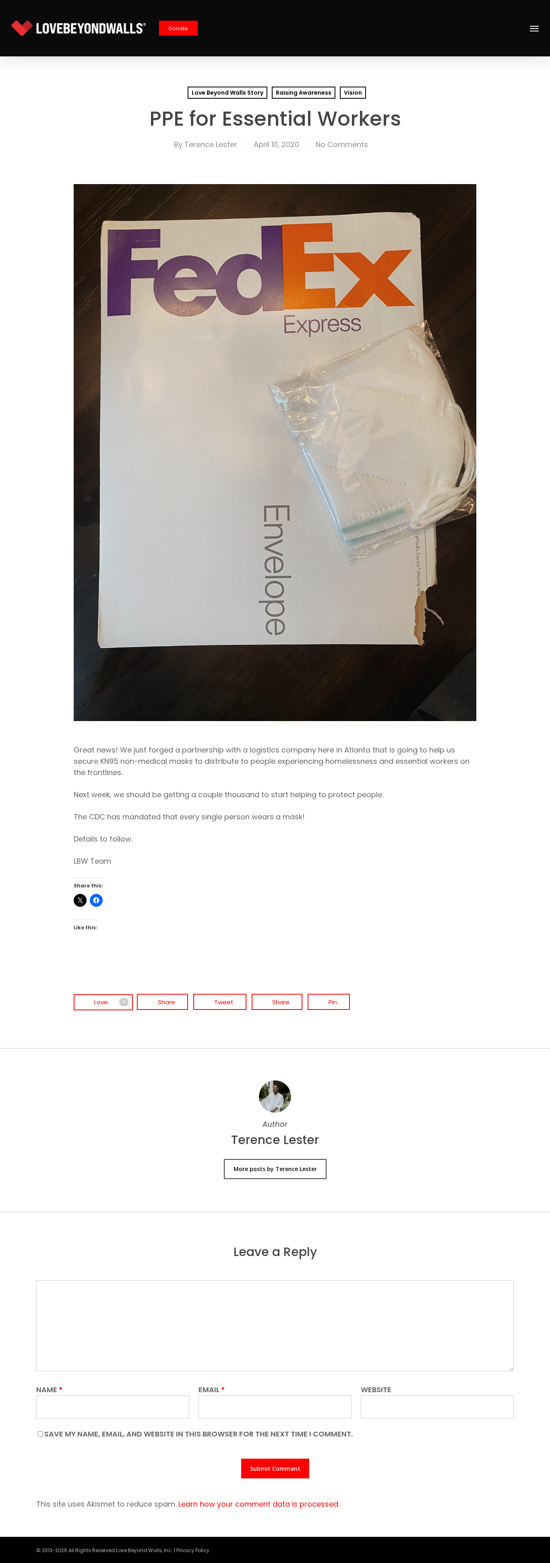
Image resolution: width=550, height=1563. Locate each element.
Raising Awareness (303, 93)
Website (376, 1390)
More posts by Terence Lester (275, 1169)
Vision (353, 93)
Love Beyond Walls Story (227, 93)
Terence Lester (210, 144)
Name (49, 1390)
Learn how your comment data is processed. (258, 1504)
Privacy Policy (192, 1550)
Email (211, 1390)
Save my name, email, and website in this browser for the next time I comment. (198, 1434)
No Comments (342, 144)
